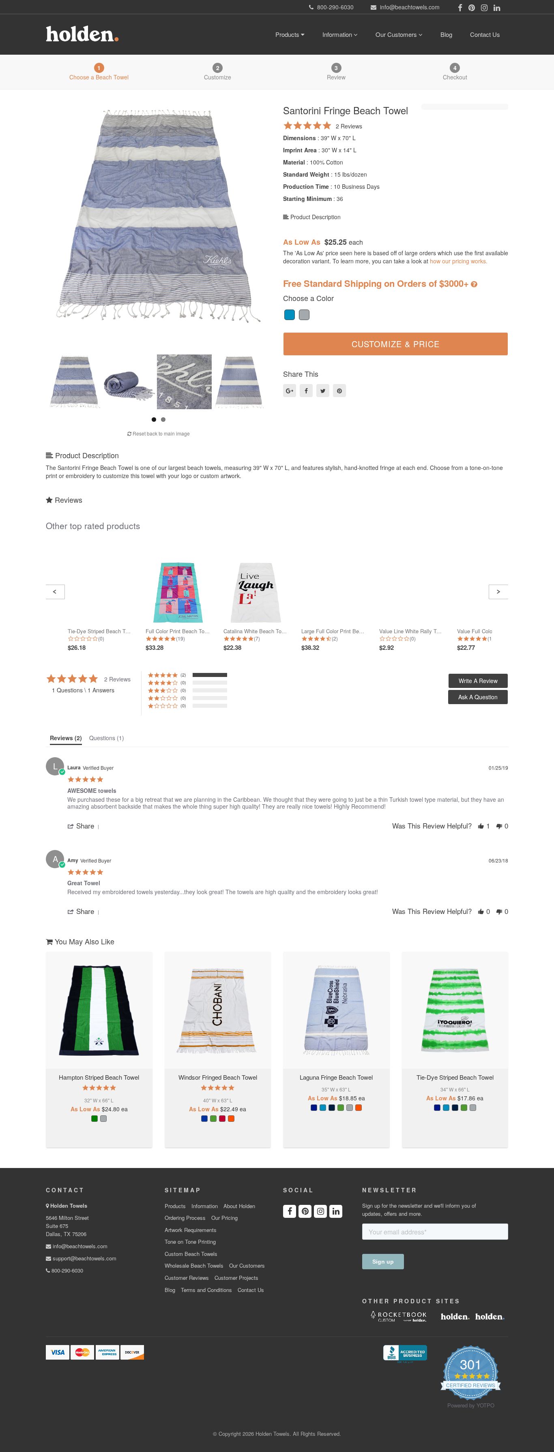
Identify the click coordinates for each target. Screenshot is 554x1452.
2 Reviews (349, 126)
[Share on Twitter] (322, 390)
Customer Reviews (187, 1277)
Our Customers (397, 34)
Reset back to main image (160, 433)
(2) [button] (183, 674)
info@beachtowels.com (79, 1246)
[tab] (66, 740)
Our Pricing (224, 1217)
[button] (55, 592)
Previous (39, 214)
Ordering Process (185, 1217)
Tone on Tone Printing (190, 1241)
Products (288, 34)
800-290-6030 (66, 1270)
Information (338, 34)
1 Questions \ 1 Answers (83, 690)
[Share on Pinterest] (339, 390)
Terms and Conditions (206, 1290)
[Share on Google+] (289, 390)
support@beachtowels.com (83, 1258)
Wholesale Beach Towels (194, 1265)
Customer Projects (236, 1277)
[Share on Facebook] (306, 390)
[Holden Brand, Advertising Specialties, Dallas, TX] (405, 1353)
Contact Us (485, 34)
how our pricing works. (458, 261)
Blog (446, 34)
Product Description (315, 217)
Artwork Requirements (191, 1230)
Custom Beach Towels (191, 1254)
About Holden (239, 1206)
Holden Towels (68, 1205)
